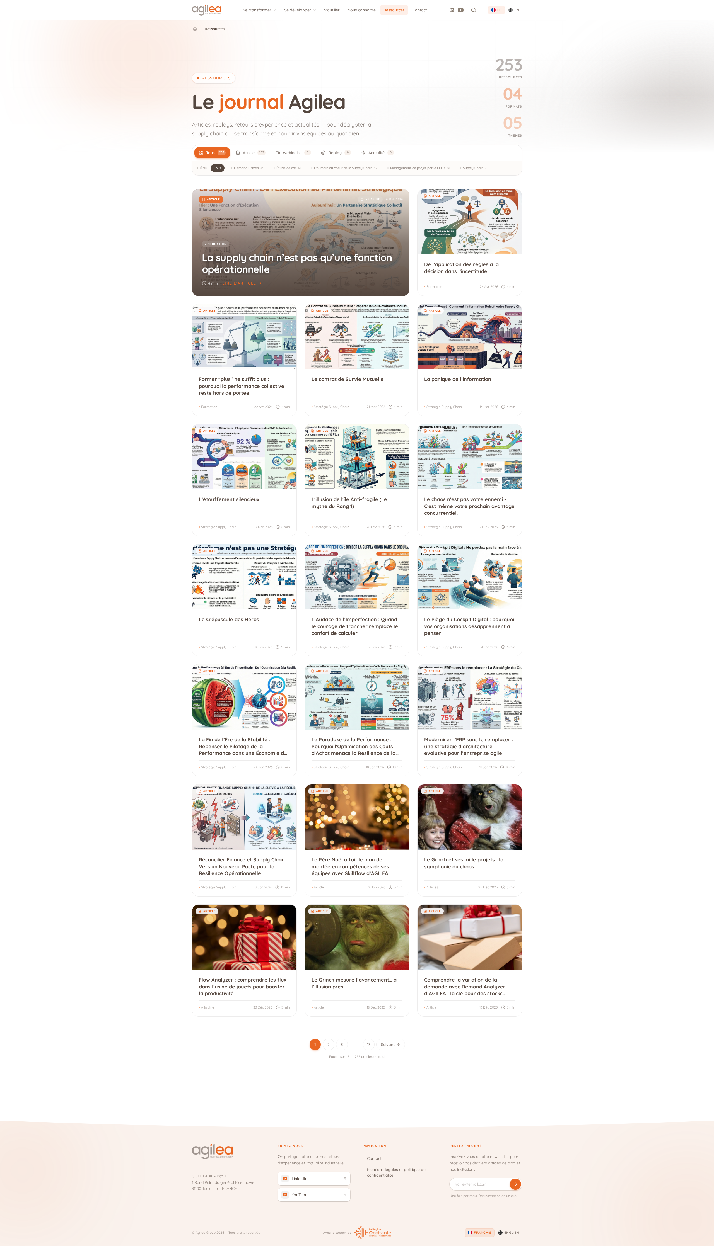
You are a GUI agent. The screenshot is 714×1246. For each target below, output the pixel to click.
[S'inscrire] (515, 1184)
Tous (217, 168)
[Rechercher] (473, 10)
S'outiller (332, 10)
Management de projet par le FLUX (420, 168)
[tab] (212, 152)
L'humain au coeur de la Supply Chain (345, 168)
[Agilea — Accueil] (206, 10)
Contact (420, 10)
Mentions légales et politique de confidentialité (396, 1172)
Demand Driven (249, 168)
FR (499, 10)
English (511, 1232)
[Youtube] (461, 10)
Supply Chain (474, 168)
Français (482, 1232)
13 (368, 1044)
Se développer (297, 10)
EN (517, 10)
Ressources (394, 10)
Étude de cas (288, 168)
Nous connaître (362, 10)
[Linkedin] (452, 10)
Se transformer (257, 10)
